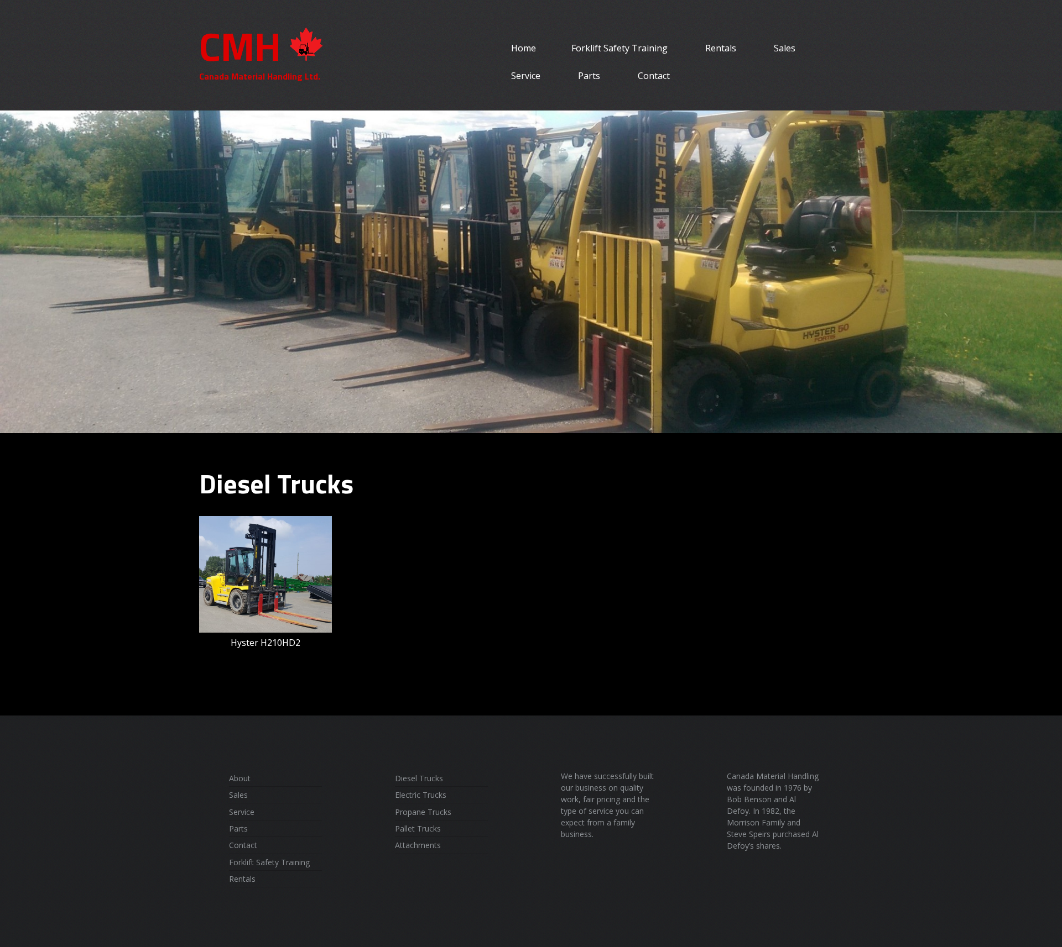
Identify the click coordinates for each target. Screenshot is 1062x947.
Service (525, 76)
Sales (784, 48)
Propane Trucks (423, 812)
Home (523, 48)
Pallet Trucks (418, 828)
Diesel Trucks (419, 778)
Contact (654, 76)
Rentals (720, 48)
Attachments (418, 845)
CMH (240, 45)
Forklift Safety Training (619, 48)
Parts (589, 76)
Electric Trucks (420, 795)
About (240, 778)
